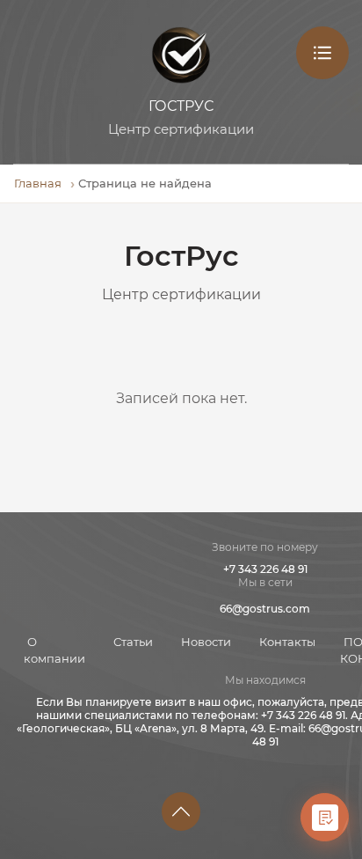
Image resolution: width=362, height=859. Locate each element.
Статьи (133, 642)
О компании (54, 650)
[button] (181, 811)
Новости (206, 642)
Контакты (287, 642)
